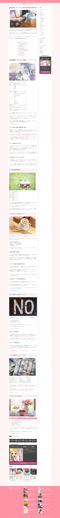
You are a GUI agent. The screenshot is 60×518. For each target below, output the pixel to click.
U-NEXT (42, 28)
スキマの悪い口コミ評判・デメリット (22, 51)
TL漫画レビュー (42, 48)
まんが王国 (42, 34)
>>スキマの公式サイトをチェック (13, 290)
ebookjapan (42, 21)
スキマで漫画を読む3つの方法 (21, 44)
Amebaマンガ (42, 15)
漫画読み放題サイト (42, 14)
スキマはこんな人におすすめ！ (21, 55)
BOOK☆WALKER (43, 18)
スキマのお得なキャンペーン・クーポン (22, 54)
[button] (50, 9)
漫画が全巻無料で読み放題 (21, 48)
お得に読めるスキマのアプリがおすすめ (22, 45)
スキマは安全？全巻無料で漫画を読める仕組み (23, 43)
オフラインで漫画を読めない (21, 53)
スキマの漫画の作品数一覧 (21, 46)
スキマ (41, 31)
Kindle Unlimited (43, 25)
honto (41, 24)
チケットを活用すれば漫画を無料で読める (23, 49)
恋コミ (41, 35)
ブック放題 (42, 32)
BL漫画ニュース (42, 41)
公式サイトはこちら (23, 463)
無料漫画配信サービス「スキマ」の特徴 (22, 42)
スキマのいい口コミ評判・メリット (22, 47)
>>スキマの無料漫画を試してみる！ (13, 433)
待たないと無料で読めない (21, 52)
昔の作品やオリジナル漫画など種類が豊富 (23, 50)
